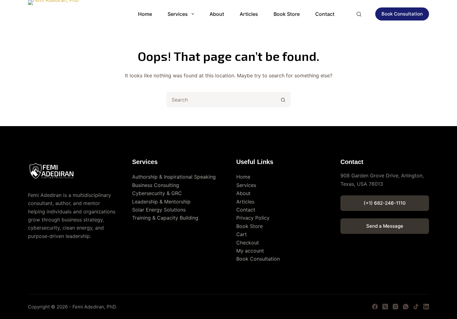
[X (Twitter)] (385, 306)
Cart (241, 234)
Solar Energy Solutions (159, 210)
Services (178, 14)
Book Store (287, 14)
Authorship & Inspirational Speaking (174, 177)
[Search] (359, 14)
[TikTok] (416, 306)
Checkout (247, 242)
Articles (249, 14)
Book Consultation (402, 14)
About (217, 14)
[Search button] (283, 100)
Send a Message (384, 226)
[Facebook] (375, 306)
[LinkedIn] (426, 306)
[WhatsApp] (406, 306)
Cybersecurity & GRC (157, 193)
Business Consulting (155, 185)
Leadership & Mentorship (161, 201)
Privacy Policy (253, 218)
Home (145, 14)
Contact (325, 14)
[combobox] (221, 99)
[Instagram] (395, 306)
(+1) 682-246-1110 (385, 203)
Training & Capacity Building (165, 218)
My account (250, 251)
